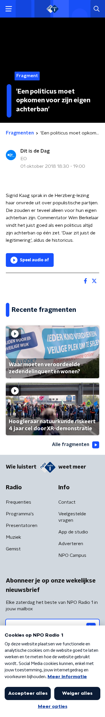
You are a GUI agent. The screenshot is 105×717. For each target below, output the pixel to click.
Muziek (13, 537)
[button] (8, 9)
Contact (67, 502)
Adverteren (70, 543)
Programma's (20, 514)
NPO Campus (72, 555)
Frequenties (18, 502)
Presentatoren (21, 525)
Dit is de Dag (35, 151)
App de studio (73, 532)
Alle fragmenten (70, 444)
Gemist (13, 549)
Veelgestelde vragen (72, 517)
